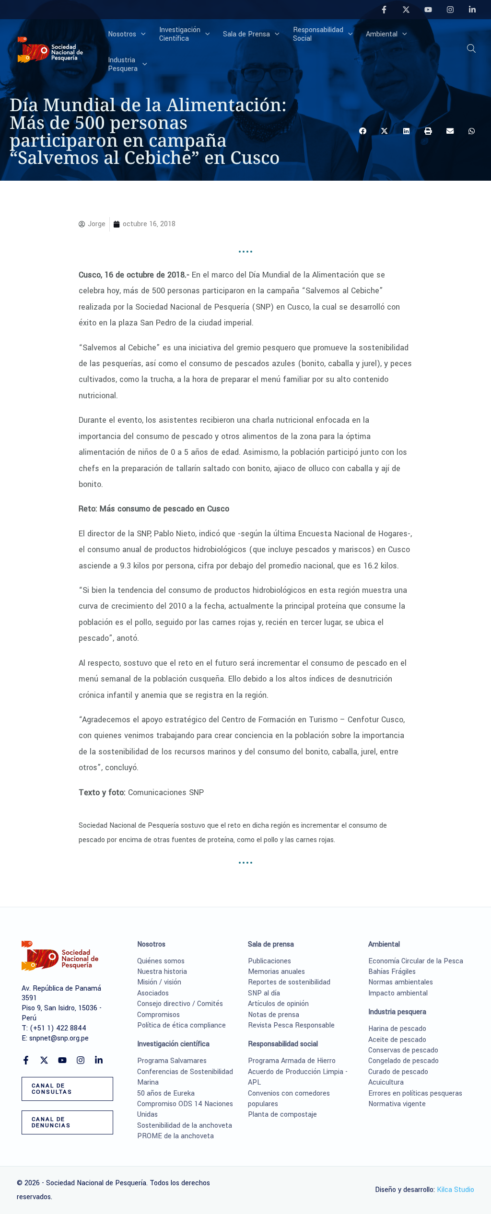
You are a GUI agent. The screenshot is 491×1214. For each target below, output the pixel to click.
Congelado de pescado (403, 1061)
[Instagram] (450, 9)
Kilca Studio (455, 1190)
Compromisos (158, 1015)
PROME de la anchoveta (175, 1136)
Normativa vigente (397, 1104)
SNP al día (264, 993)
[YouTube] (428, 9)
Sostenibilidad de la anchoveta (184, 1126)
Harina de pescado (397, 1029)
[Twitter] (406, 9)
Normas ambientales (400, 982)
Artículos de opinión (278, 1004)
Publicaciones (269, 961)
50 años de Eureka (166, 1093)
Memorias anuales (276, 972)
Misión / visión (159, 982)
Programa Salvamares (172, 1061)
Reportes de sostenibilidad (289, 982)
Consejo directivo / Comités (180, 1004)
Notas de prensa (273, 1015)
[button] (141, 34)
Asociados (153, 993)
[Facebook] (384, 9)
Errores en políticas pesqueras (415, 1093)
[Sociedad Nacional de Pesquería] (50, 49)
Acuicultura (386, 1082)
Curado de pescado (398, 1072)
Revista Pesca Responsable (291, 1025)
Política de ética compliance (181, 1025)
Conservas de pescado (403, 1050)
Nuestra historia (162, 972)
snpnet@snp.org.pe (59, 1038)
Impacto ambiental (398, 993)
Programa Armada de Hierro (292, 1061)
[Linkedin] (472, 9)
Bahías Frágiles (392, 972)
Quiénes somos (161, 961)
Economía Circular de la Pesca (415, 961)
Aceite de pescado (397, 1040)
